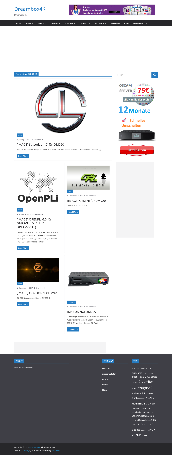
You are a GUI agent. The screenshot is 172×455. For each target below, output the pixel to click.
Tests (126, 23)
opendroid (136, 412)
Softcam (142, 424)
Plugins (105, 379)
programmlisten (109, 374)
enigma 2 (137, 393)
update (136, 429)
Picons (105, 384)
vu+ (152, 429)
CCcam (145, 373)
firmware (148, 393)
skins (134, 424)
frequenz (141, 398)
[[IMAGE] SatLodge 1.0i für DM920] (63, 107)
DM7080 (135, 382)
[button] (32, 23)
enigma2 (145, 387)
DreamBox (145, 381)
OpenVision (148, 415)
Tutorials (99, 23)
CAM (134, 373)
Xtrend (144, 435)
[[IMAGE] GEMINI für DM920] (88, 178)
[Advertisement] (86, 45)
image (140, 403)
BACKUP (54, 23)
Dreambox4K (29, 8)
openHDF (150, 412)
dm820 (140, 377)
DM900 (146, 376)
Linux (147, 404)
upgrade (144, 430)
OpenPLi (137, 415)
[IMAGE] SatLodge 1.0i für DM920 (40, 144)
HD (134, 403)
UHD (150, 424)
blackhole (151, 369)
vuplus (136, 435)
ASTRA (138, 369)
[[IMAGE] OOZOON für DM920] (38, 270)
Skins (104, 390)
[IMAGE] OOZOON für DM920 (38, 293)
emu (134, 388)
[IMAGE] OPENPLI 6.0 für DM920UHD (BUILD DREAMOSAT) (34, 223)
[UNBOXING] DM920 (81, 312)
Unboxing (115, 23)
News (28, 23)
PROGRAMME (139, 23)
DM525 (134, 377)
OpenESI (143, 412)
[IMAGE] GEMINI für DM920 (86, 201)
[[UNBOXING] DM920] (88, 279)
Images (41, 23)
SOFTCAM (69, 23)
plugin (148, 420)
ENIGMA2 (84, 23)
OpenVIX (135, 420)
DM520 (150, 373)
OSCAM (142, 419)
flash (135, 398)
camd (139, 372)
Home (19, 23)
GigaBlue (150, 398)
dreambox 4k (38, 140)
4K (133, 368)
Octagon (135, 408)
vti (149, 430)
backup (144, 368)
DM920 (20, 135)
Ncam (152, 403)
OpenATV (145, 408)
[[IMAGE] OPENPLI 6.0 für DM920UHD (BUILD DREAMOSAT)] (38, 187)
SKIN (153, 420)
